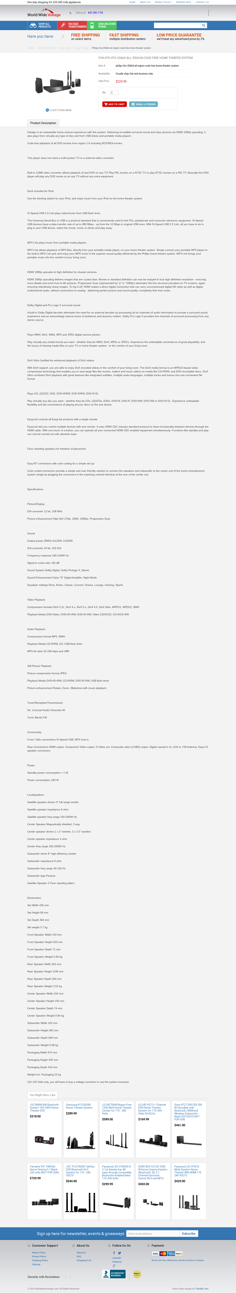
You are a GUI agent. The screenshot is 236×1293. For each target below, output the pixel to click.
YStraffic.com (201, 1288)
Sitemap (36, 1264)
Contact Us (202, 2)
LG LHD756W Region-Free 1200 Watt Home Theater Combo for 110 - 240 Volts (117, 1109)
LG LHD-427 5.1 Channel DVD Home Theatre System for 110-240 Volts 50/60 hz (152, 1109)
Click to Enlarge (61, 110)
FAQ (79, 1256)
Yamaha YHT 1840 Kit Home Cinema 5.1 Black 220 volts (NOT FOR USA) (44, 1169)
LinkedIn (116, 1258)
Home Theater (81, 48)
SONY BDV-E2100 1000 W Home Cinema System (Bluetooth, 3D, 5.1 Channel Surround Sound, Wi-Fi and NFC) (152, 1172)
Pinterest (116, 1262)
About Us (145, 2)
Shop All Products (45, 25)
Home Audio (65, 48)
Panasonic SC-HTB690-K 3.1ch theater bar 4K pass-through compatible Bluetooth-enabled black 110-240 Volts (116, 1172)
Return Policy (39, 1252)
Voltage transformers (77, 25)
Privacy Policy (163, 2)
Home (132, 2)
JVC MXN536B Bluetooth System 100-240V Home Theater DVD (44, 1107)
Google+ (114, 1267)
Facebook (114, 1254)
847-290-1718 (95, 12)
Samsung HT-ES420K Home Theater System (79, 1106)
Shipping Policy (40, 1260)
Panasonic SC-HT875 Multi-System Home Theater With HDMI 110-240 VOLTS (188, 1171)
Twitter (119, 1254)
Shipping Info (183, 2)
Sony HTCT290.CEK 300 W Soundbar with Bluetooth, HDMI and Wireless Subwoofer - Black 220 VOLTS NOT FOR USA (188, 1112)
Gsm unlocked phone (107, 25)
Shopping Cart (84, 1260)
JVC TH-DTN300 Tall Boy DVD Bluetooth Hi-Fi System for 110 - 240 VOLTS (80, 1171)
